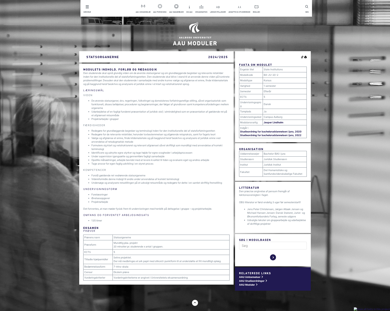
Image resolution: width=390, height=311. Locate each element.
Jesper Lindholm (273, 122)
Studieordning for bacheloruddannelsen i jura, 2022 (270, 135)
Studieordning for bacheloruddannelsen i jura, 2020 (270, 131)
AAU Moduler (248, 284)
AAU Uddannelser (251, 276)
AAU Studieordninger (253, 280)
